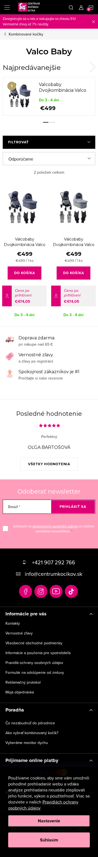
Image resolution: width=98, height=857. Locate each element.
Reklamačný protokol (23, 682)
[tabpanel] (49, 96)
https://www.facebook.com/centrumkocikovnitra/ (25, 591)
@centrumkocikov (71, 591)
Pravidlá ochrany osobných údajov (34, 662)
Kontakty (12, 623)
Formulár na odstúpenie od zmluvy (34, 672)
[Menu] (7, 7)
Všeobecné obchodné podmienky (33, 643)
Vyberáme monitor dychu (26, 742)
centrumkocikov (40, 591)
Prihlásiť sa (73, 506)
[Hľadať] (71, 7)
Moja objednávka (19, 692)
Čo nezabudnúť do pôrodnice (30, 722)
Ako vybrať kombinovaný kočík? (31, 732)
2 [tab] (52, 122)
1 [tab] (45, 122)
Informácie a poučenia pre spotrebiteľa (38, 653)
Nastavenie (49, 821)
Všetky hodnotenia (49, 464)
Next (92, 67)
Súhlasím (49, 840)
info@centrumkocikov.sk (53, 574)
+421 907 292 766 (53, 562)
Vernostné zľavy (19, 633)
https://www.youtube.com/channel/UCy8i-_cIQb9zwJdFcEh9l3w (56, 591)
